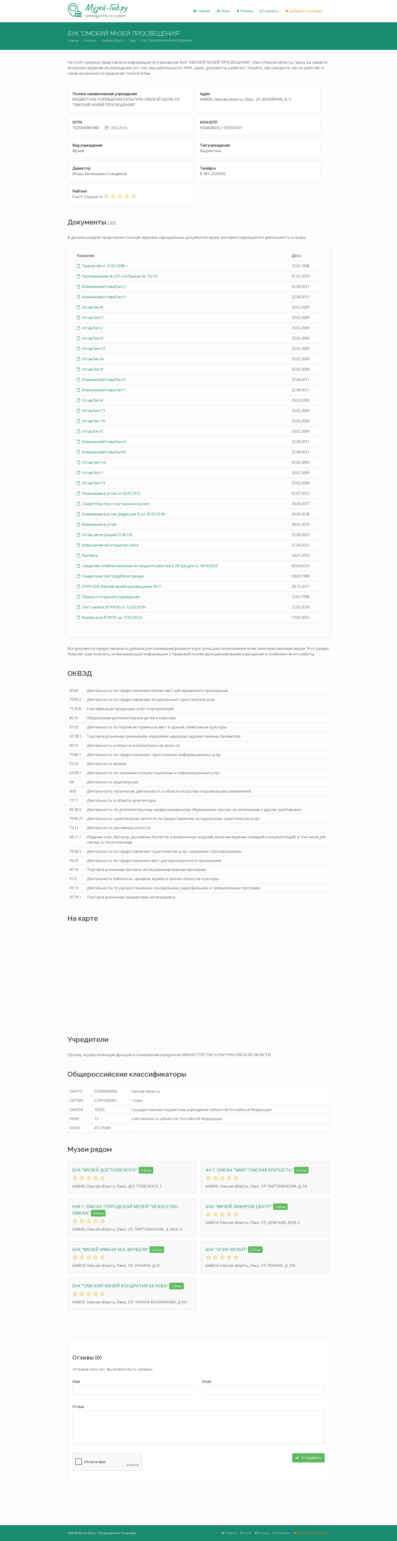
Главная (203, 11)
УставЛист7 (92, 317)
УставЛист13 (93, 483)
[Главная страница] (98, 11)
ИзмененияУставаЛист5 (103, 379)
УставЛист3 (92, 338)
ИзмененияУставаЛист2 (103, 286)
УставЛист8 (92, 307)
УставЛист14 (93, 462)
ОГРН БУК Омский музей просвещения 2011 (121, 586)
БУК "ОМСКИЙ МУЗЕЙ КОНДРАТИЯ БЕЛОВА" (120, 1286)
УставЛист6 (92, 400)
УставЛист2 (92, 327)
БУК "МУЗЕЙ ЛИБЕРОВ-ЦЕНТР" (239, 1206)
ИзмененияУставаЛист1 (103, 389)
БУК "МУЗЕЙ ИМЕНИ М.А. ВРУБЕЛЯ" (111, 1249)
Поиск (225, 11)
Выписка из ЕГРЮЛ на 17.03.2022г (111, 617)
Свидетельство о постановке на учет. (115, 503)
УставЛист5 (92, 431)
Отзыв (78, 1406)
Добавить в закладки (305, 11)
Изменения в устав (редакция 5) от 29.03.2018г (123, 514)
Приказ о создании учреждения (110, 596)
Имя (76, 1381)
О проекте (269, 11)
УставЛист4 (92, 358)
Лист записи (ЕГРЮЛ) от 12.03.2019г (113, 607)
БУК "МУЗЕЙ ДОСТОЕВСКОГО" (105, 1170)
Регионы (246, 11)
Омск (132, 41)
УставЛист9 (92, 369)
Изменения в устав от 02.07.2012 (111, 493)
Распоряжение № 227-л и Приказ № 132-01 (119, 276)
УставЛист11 (93, 410)
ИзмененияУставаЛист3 (103, 296)
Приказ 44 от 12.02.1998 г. (104, 265)
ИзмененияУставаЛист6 (103, 452)
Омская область (113, 41)
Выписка (89, 555)
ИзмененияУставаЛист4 (103, 441)
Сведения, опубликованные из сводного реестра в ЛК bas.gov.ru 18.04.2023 (149, 565)
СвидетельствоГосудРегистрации (112, 576)
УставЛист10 (93, 421)
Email (206, 1381)
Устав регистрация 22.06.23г (107, 534)
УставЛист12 (93, 348)
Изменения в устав (98, 524)
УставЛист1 (92, 472)
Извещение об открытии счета (110, 545)
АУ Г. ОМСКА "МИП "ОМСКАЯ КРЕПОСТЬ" (250, 1170)
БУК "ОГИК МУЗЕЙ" (227, 1249)
